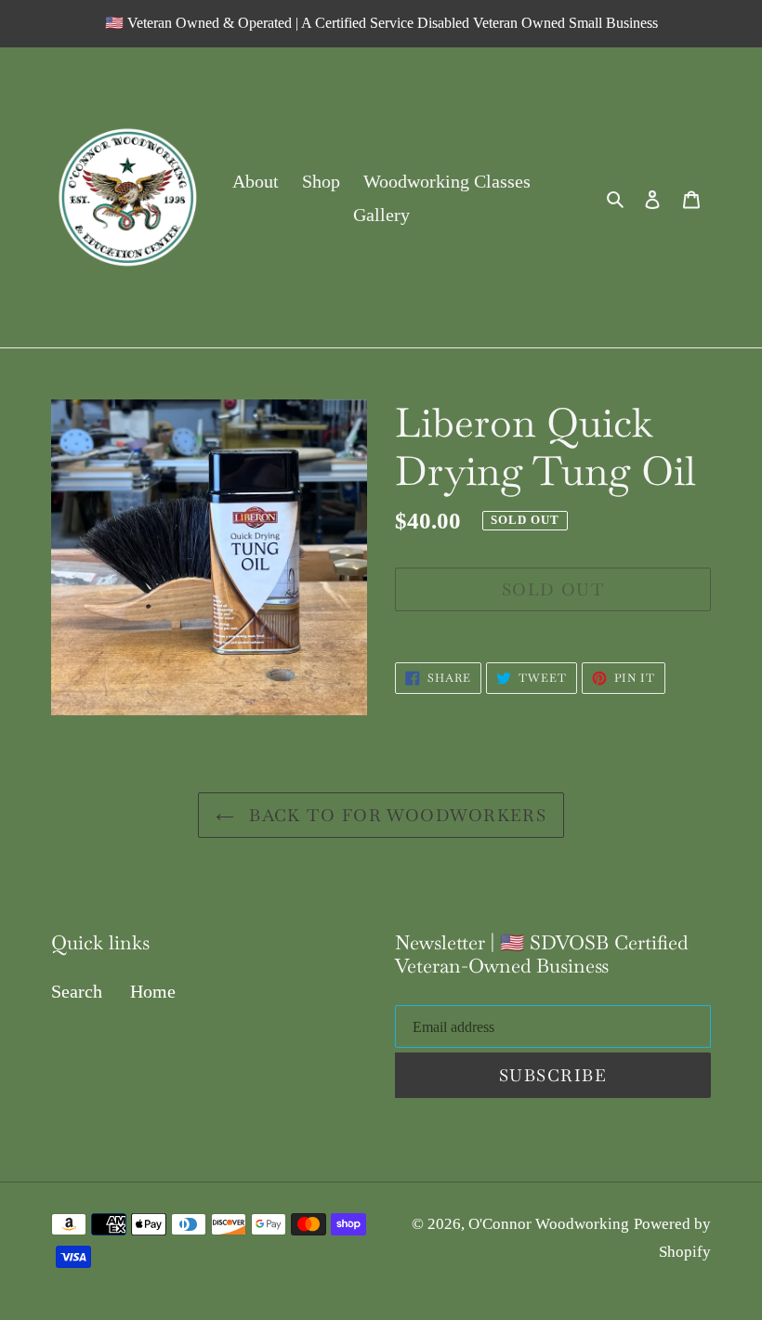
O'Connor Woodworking (548, 1224)
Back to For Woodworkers (395, 815)
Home (153, 991)
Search (76, 991)
